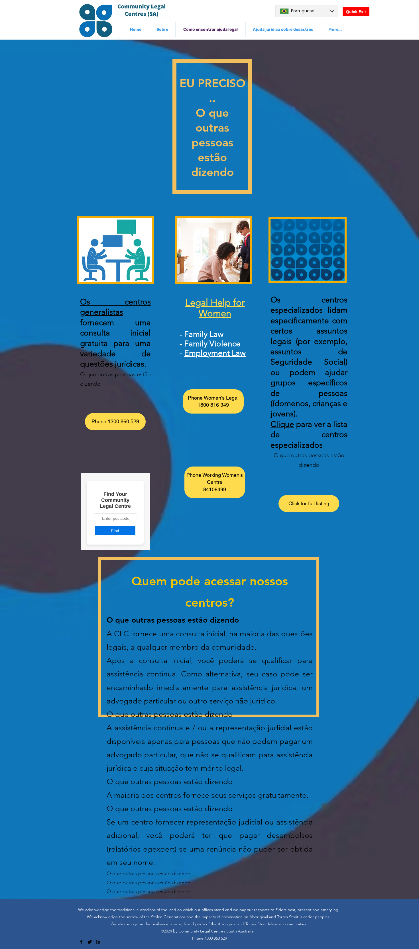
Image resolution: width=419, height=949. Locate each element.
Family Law (203, 334)
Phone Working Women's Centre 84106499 (214, 482)
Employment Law (215, 353)
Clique (282, 424)
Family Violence (212, 343)
